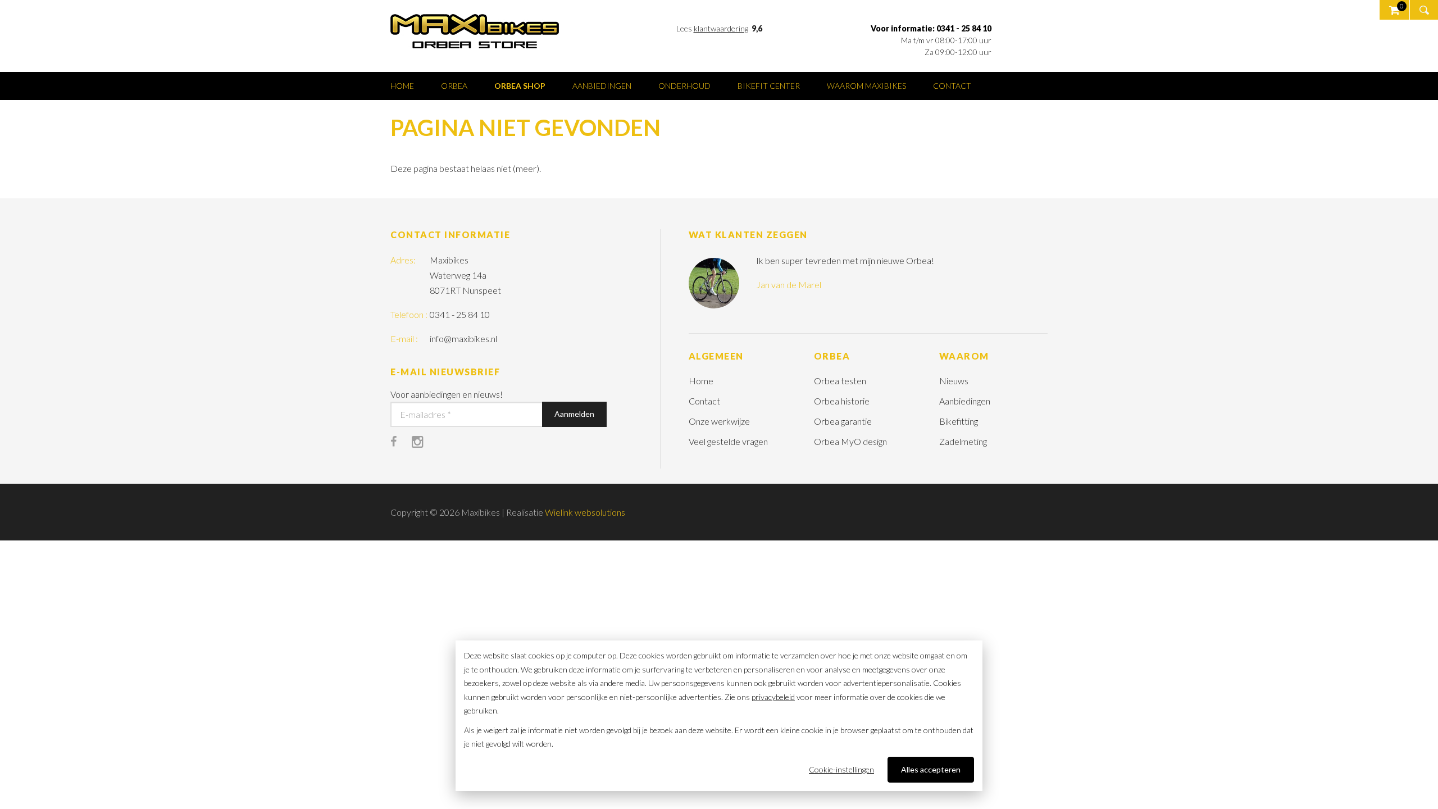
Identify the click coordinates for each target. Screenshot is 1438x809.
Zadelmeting (963, 441)
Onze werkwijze (719, 421)
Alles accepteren (931, 769)
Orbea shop (519, 85)
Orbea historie (842, 401)
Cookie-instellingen (841, 769)
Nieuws (953, 380)
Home (402, 85)
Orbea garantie (843, 421)
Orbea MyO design (850, 441)
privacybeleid (773, 697)
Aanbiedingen (601, 85)
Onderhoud (684, 85)
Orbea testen (840, 380)
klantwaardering (721, 28)
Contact (952, 85)
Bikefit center (769, 85)
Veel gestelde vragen (728, 441)
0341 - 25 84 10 (460, 314)
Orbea (454, 85)
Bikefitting (958, 421)
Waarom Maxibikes (866, 85)
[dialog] (719, 715)
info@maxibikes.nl (463, 338)
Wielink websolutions (585, 512)
